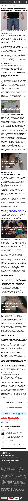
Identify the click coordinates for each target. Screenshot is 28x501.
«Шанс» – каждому (10, 440)
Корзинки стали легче (16, 49)
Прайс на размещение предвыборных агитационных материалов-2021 (11, 459)
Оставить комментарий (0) (14, 407)
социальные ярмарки (18, 210)
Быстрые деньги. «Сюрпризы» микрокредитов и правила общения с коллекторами (12, 304)
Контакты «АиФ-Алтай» (7, 455)
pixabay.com (10, 33)
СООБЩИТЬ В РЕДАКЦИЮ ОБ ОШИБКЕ (11, 462)
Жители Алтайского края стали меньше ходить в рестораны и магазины (13, 229)
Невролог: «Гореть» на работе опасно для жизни (12, 162)
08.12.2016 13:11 (4, 5)
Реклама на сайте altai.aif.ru (9, 457)
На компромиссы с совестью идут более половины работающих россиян (14, 437)
